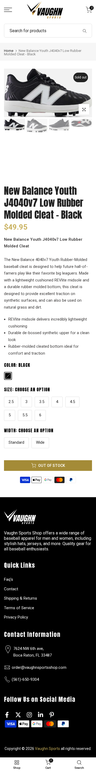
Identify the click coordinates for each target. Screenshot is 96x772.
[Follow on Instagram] (29, 715)
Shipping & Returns (20, 598)
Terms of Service (19, 607)
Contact (11, 589)
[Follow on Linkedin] (40, 715)
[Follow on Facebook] (7, 715)
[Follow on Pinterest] (52, 715)
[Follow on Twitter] (18, 715)
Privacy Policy (16, 617)
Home (8, 50)
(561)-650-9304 (25, 679)
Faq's (8, 579)
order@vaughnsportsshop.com (39, 667)
